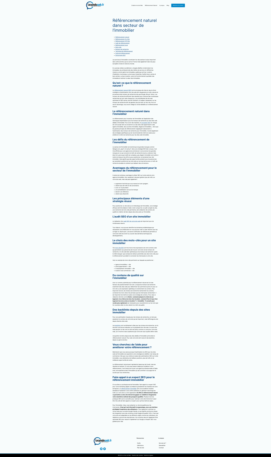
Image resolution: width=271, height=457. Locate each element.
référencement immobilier (128, 388)
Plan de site (140, 447)
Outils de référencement (122, 53)
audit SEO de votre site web (132, 221)
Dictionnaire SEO (120, 55)
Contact (161, 447)
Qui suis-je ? (162, 443)
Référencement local (121, 45)
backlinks (118, 325)
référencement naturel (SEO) (123, 90)
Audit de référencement (122, 43)
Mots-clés (118, 47)
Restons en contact (178, 5)
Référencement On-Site (122, 39)
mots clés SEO (119, 248)
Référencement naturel (122, 37)
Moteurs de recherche (122, 49)
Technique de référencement (124, 51)
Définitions (140, 445)
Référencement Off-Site (122, 41)
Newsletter (162, 445)
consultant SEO (145, 122)
